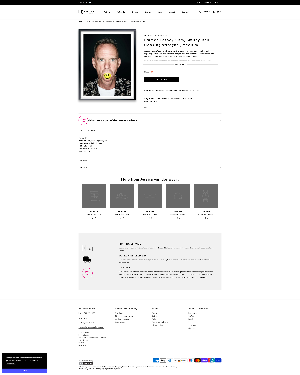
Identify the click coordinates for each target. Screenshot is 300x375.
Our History (119, 313)
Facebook (192, 319)
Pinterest (192, 328)
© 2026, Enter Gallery (86, 361)
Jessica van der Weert (93, 21)
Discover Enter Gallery (124, 316)
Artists (107, 12)
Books (135, 12)
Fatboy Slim (157, 54)
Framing (155, 313)
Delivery (155, 316)
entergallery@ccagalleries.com (91, 327)
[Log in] (214, 12)
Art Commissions (122, 319)
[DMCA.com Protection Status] (97, 363)
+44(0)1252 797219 (178, 99)
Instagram (192, 313)
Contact (185, 12)
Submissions (120, 322)
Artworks (121, 12)
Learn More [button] (10, 364)
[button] (206, 11)
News (160, 12)
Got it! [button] (24, 371)
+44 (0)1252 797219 (86, 323)
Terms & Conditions (160, 322)
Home (80, 21)
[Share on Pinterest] (159, 106)
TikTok (191, 316)
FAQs (154, 319)
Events (148, 12)
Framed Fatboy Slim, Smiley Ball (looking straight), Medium (177, 42)
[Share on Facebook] (152, 106)
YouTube (192, 325)
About (172, 12)
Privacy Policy (157, 325)
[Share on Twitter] (155, 106)
